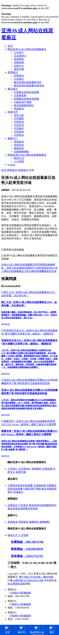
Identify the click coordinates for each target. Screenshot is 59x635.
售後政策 (19, 141)
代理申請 (19, 135)
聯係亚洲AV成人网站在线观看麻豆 (27, 155)
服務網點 (45, 522)
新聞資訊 (13, 72)
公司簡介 (19, 52)
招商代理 (13, 112)
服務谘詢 (19, 148)
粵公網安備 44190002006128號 (26, 580)
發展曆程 (19, 59)
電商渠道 (19, 145)
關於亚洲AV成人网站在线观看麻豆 (27, 49)
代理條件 (19, 128)
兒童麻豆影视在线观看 (26, 92)
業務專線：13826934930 (26, 549)
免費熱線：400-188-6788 (26, 542)
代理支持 (19, 125)
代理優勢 (19, 118)
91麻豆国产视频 (22, 102)
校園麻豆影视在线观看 (26, 98)
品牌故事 (19, 62)
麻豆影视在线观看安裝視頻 (29, 85)
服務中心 (13, 138)
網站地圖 (48, 577)
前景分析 (19, 115)
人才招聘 (19, 161)
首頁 (10, 46)
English (11, 164)
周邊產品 (19, 108)
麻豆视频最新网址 (24, 105)
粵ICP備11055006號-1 (30, 577)
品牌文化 (19, 65)
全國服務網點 (21, 151)
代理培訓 (19, 122)
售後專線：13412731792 (26, 556)
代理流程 (19, 131)
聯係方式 (19, 158)
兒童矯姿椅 (20, 95)
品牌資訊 (19, 75)
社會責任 (19, 79)
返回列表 (52, 271)
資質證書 (19, 69)
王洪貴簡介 (20, 56)
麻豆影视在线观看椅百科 (28, 82)
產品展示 (13, 89)
